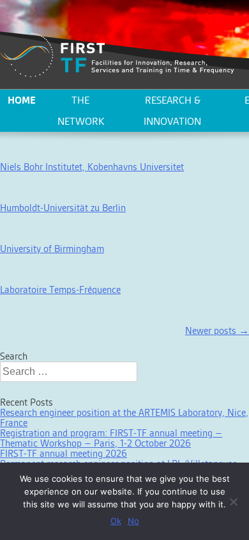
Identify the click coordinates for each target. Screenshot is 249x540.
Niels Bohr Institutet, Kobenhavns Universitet (92, 166)
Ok (115, 521)
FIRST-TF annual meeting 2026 (63, 453)
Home (22, 100)
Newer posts (217, 330)
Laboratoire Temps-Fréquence (60, 289)
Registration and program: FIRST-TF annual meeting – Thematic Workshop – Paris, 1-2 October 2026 (111, 438)
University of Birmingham (52, 248)
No (133, 521)
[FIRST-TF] (117, 55)
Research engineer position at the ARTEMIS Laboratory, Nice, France (124, 417)
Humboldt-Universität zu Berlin (63, 207)
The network (80, 110)
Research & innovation (172, 110)
